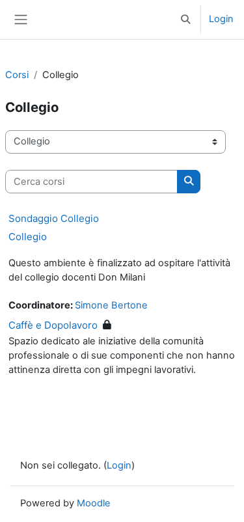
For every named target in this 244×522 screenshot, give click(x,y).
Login (221, 19)
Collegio (27, 236)
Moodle (94, 503)
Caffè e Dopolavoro (53, 325)
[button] (186, 19)
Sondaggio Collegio (53, 218)
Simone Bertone (111, 305)
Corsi (17, 75)
